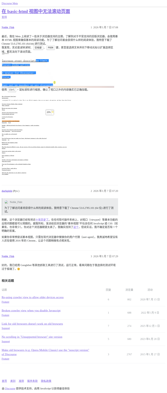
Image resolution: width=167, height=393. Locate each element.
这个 (76, 227)
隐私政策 (46, 381)
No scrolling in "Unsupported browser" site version (32, 336)
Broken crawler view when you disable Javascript (31, 310)
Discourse (10, 388)
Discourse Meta (10, 3)
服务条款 (32, 381)
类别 (12, 381)
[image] (36, 135)
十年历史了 (42, 219)
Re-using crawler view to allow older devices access (33, 297)
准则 (21, 381)
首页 (4, 381)
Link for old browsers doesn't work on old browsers (32, 323)
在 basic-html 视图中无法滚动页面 (36, 11)
